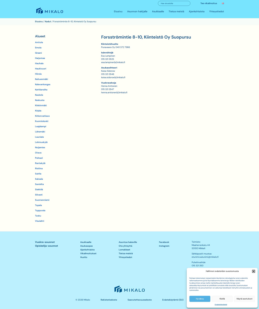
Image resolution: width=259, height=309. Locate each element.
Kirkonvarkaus (42, 115)
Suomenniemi (42, 200)
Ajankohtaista (197, 11)
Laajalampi (40, 126)
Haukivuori (40, 68)
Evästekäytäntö (221, 304)
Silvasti (38, 194)
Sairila (38, 173)
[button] (253, 271)
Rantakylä (40, 163)
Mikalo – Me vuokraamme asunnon (49, 13)
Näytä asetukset (244, 298)
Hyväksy (200, 298)
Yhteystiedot (216, 11)
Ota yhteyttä (125, 245)
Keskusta (39, 100)
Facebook (164, 242)
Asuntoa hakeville (128, 242)
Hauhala (39, 63)
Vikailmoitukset (88, 253)
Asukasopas (86, 245)
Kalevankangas (42, 84)
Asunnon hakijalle (137, 11)
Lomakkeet (124, 249)
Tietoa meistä (176, 11)
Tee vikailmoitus (208, 3)
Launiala (39, 137)
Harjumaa (40, 58)
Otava (38, 152)
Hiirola (38, 73)
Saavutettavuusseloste (140, 299)
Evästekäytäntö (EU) (172, 299)
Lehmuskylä (41, 142)
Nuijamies (40, 147)
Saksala (39, 179)
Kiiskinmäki (41, 105)
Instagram (164, 245)
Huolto (83, 257)
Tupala (38, 205)
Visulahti (39, 221)
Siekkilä (39, 189)
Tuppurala (40, 210)
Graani (38, 52)
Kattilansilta (41, 89)
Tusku (38, 215)
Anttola (39, 42)
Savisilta (39, 184)
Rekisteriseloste (109, 299)
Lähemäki (40, 131)
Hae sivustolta (167, 3)
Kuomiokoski (41, 121)
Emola (38, 47)
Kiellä (222, 298)
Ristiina (39, 168)
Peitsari (39, 158)
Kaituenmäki (41, 79)
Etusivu (118, 11)
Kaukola (39, 94)
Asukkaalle (158, 11)
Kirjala (38, 110)
